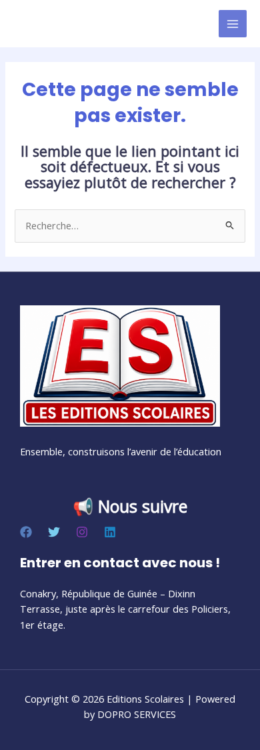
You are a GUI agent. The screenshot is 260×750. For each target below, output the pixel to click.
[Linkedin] (110, 532)
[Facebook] (26, 532)
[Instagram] (82, 532)
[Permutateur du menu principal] (233, 24)
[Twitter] (54, 532)
